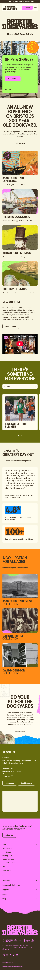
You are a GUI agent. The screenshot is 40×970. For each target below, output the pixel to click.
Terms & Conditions (8, 962)
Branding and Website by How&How (12, 966)
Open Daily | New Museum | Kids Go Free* (20, 1)
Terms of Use (15, 960)
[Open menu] (35, 7)
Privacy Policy (6, 960)
